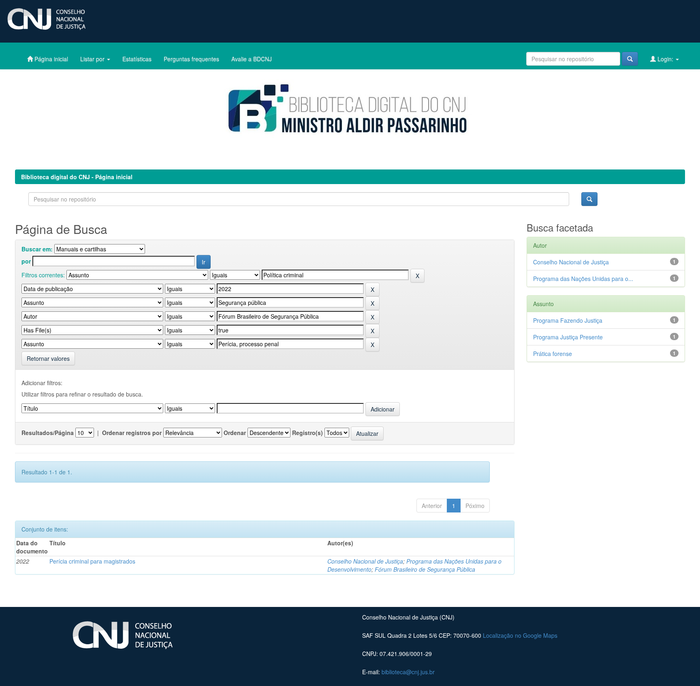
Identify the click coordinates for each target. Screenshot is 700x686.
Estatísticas (137, 59)
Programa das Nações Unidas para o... (583, 278)
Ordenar (235, 433)
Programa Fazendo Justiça (567, 320)
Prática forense (552, 353)
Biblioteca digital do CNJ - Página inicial (76, 177)
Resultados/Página (47, 433)
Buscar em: (37, 249)
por (26, 261)
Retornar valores (48, 358)
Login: (665, 59)
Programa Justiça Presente (568, 337)
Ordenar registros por (132, 433)
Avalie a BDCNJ (251, 59)
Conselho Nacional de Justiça (365, 561)
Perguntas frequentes (191, 59)
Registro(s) (307, 433)
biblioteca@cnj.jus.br (408, 672)
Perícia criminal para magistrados (92, 561)
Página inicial (50, 59)
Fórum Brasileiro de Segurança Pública (425, 569)
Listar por (93, 59)
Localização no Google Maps (520, 635)
